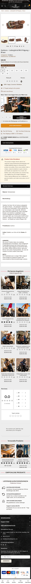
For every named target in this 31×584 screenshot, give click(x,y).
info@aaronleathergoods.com (10, 539)
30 (7, 70)
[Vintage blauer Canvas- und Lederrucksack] (23, 365)
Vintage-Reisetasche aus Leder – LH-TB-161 (23, 292)
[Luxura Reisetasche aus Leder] (8, 310)
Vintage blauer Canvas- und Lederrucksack (23, 374)
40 (2, 73)
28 (2, 70)
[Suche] (5, 6)
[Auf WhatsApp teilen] (21, 46)
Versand (12, 62)
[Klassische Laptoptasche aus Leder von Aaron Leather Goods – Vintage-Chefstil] (23, 337)
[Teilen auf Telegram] (19, 46)
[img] (12, 81)
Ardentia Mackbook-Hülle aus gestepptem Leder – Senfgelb (8, 460)
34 (16, 70)
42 (7, 73)
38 (26, 70)
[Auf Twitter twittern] (13, 46)
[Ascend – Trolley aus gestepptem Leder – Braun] (23, 451)
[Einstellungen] (25, 6)
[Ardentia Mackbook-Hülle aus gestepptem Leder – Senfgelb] (8, 451)
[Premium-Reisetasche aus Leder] (8, 282)
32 (12, 70)
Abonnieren (6, 561)
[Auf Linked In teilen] (17, 46)
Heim (2, 10)
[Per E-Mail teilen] (23, 46)
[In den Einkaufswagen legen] (7, 287)
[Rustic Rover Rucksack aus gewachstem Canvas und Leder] (8, 365)
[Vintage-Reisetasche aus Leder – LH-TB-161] (23, 282)
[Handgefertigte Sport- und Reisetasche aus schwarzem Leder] (23, 310)
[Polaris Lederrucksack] (8, 337)
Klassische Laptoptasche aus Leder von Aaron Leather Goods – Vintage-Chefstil (23, 347)
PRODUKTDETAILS (8, 186)
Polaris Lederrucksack (8, 346)
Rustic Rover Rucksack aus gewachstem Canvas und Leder (7, 374)
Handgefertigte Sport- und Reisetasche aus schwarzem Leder (23, 319)
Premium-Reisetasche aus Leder (8, 292)
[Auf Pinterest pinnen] (15, 46)
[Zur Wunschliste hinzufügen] (4, 287)
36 (21, 70)
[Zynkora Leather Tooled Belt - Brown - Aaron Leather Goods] (4, 40)
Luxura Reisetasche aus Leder (8, 319)
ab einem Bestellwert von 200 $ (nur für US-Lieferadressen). (15, 1)
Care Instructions (8, 143)
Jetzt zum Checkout (15, 125)
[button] (28, 6)
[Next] (28, 25)
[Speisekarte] (2, 6)
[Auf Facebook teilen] (10, 46)
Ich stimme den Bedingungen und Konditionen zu (15, 121)
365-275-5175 (6, 536)
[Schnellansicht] (11, 287)
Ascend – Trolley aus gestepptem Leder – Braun (23, 460)
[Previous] (3, 25)
